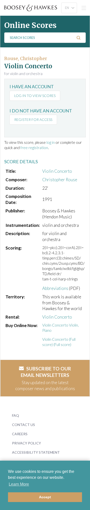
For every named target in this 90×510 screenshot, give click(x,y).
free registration (34, 147)
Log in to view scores (35, 95)
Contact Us (23, 425)
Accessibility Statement (36, 452)
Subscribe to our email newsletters (46, 372)
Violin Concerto (57, 171)
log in (50, 142)
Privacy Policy (26, 443)
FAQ (15, 415)
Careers (20, 434)
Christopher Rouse (59, 179)
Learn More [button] (19, 484)
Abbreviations (55, 288)
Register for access (33, 119)
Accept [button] (45, 497)
